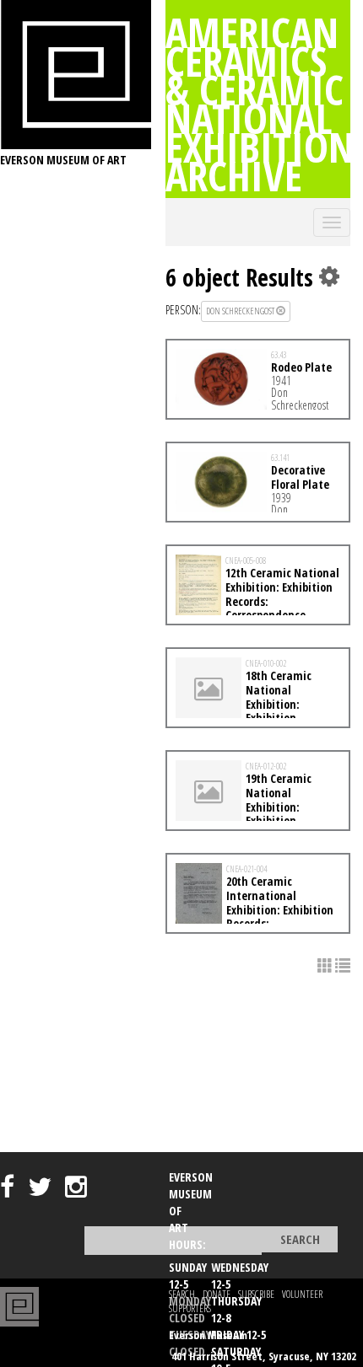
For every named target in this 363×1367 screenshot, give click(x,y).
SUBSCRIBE (256, 1294)
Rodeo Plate (301, 367)
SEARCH (182, 1294)
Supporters (190, 1308)
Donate (216, 1294)
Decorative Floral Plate (300, 477)
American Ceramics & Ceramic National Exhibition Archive (260, 103)
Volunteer (302, 1294)
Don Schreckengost (241, 310)
